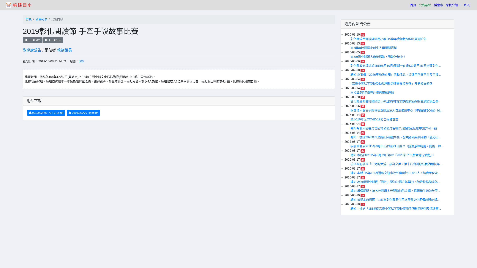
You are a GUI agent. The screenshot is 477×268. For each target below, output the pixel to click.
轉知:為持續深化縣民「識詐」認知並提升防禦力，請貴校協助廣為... (395, 182)
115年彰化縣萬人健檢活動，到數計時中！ (378, 56)
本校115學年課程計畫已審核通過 (372, 92)
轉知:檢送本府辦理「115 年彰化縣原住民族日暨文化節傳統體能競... (394, 199)
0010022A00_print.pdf (84, 112)
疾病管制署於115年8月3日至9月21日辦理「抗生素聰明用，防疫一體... (396, 146)
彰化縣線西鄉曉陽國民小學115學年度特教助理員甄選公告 (388, 39)
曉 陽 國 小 (22, 5)
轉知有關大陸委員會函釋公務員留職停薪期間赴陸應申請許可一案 (393, 128)
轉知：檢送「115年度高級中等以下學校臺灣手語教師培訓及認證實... (395, 208)
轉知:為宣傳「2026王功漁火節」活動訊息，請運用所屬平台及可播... (395, 74)
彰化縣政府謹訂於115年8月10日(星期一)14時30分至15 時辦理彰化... (395, 65)
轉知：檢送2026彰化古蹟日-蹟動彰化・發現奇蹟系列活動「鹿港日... (395, 137)
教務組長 (64, 50)
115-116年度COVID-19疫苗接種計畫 (374, 119)
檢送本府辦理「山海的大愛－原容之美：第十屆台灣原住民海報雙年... (396, 164)
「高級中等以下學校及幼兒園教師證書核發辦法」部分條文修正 (391, 83)
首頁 (414, 5)
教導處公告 (32, 50)
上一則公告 (34, 40)
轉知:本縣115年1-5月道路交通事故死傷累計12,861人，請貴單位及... (395, 173)
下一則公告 (54, 40)
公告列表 (41, 19)
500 (81, 61)
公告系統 (425, 5)
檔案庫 (438, 5)
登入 (467, 5)
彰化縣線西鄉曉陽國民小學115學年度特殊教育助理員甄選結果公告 (394, 101)
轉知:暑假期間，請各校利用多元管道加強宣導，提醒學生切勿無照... (395, 190)
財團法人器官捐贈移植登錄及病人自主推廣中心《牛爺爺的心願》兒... (396, 110)
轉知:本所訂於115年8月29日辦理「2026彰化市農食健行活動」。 (392, 155)
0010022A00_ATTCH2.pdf (47, 112)
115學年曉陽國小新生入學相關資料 (373, 48)
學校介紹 (452, 5)
